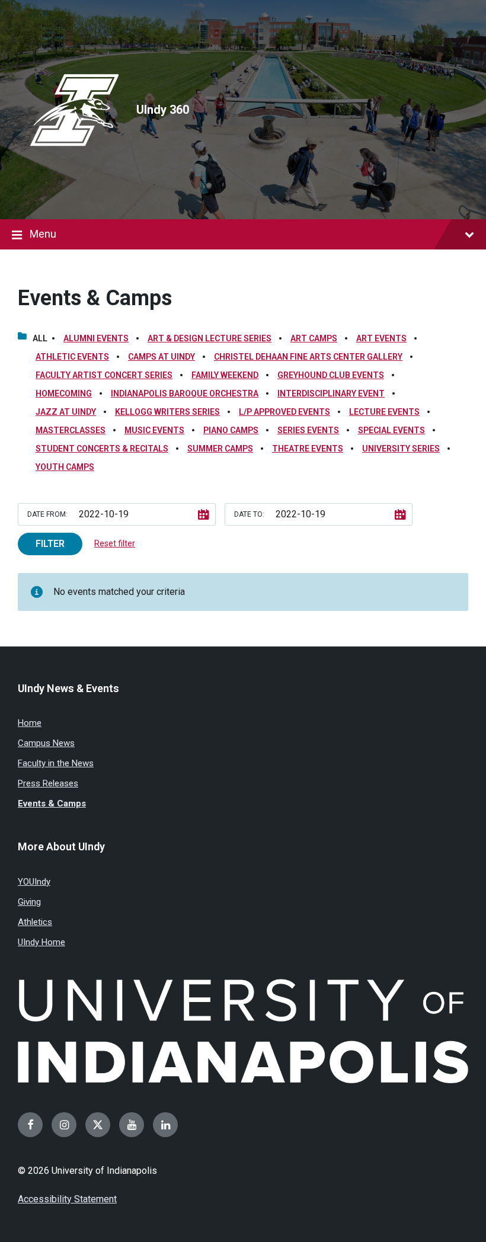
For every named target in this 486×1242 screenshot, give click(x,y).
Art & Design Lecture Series (209, 338)
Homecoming (64, 393)
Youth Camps (65, 467)
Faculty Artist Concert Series (104, 375)
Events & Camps (95, 298)
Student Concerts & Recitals (102, 448)
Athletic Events (72, 356)
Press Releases (48, 783)
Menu (43, 234)
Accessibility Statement (67, 1199)
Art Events (381, 338)
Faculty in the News (56, 763)
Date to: (249, 514)
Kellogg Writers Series (167, 412)
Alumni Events (96, 338)
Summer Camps (220, 448)
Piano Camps (230, 430)
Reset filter (114, 543)
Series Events (308, 430)
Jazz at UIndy (66, 412)
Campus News (46, 743)
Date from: (47, 514)
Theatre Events (307, 448)
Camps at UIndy (161, 356)
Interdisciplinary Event (331, 393)
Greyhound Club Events (330, 375)
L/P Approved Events (284, 412)
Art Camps (313, 338)
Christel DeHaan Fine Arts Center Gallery (308, 356)
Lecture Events (384, 412)
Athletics (35, 922)
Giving (29, 902)
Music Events (154, 430)
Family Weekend (224, 375)
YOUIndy (34, 881)
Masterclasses (70, 430)
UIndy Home (41, 942)
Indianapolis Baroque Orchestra (184, 393)
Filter (50, 543)
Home (29, 723)
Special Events (391, 430)
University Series (401, 448)
